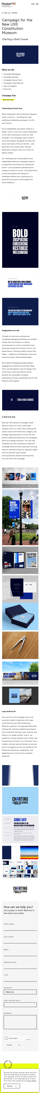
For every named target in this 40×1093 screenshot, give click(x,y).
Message (7, 1013)
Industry (9, 988)
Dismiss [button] (9, 1086)
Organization (11, 962)
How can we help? (13, 1000)
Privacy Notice (31, 1081)
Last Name (9, 937)
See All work (10, 13)
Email (7, 949)
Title (7, 975)
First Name (10, 924)
